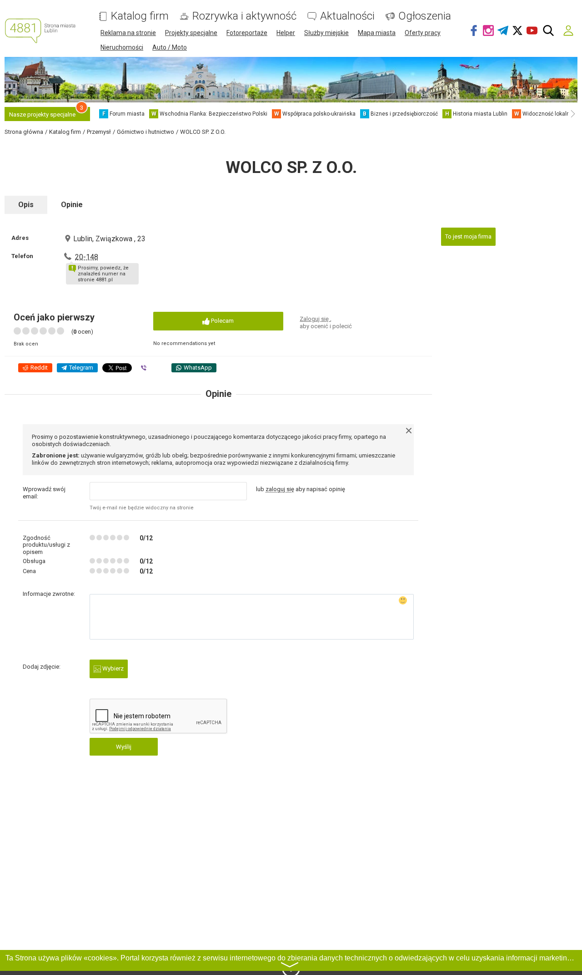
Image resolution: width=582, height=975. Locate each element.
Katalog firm (140, 16)
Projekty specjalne (191, 32)
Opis (26, 204)
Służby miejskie (326, 32)
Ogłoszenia (424, 16)
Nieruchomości (121, 47)
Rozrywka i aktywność (244, 16)
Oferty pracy (423, 32)
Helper (285, 32)
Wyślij (123, 746)
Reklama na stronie (128, 32)
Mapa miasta (377, 32)
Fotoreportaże (246, 32)
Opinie (72, 204)
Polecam (222, 320)
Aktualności (347, 16)
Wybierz (112, 668)
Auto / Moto (169, 47)
